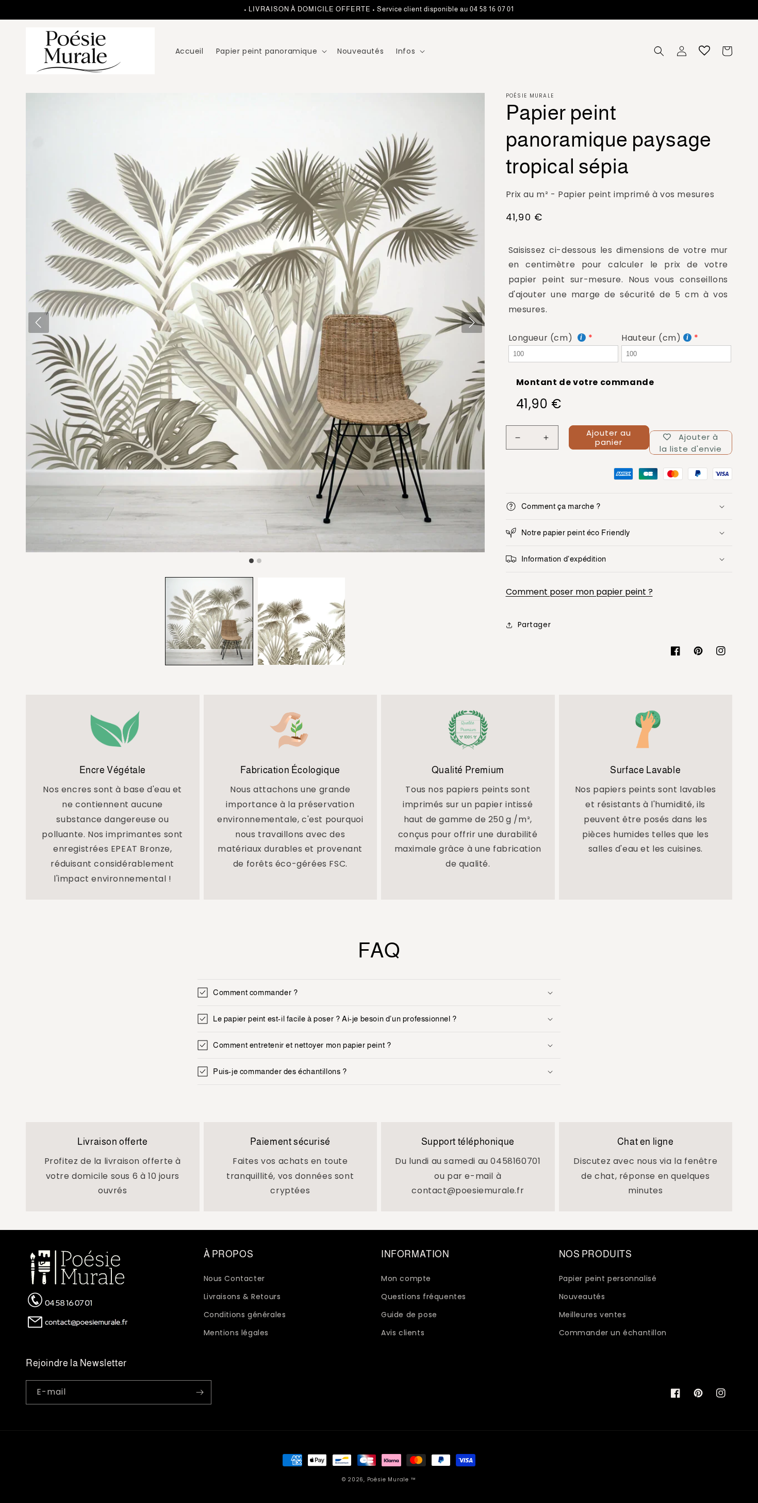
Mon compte (406, 1278)
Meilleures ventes (593, 1314)
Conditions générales (245, 1314)
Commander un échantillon (613, 1333)
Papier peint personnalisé (608, 1278)
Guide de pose (409, 1314)
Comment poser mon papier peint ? (579, 592)
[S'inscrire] (199, 1392)
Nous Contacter (234, 1278)
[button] (270, 51)
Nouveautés (582, 1296)
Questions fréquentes (423, 1296)
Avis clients (402, 1333)
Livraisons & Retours (242, 1296)
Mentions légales (236, 1333)
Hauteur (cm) (651, 338)
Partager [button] (534, 624)
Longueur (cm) (541, 338)
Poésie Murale (388, 1479)
